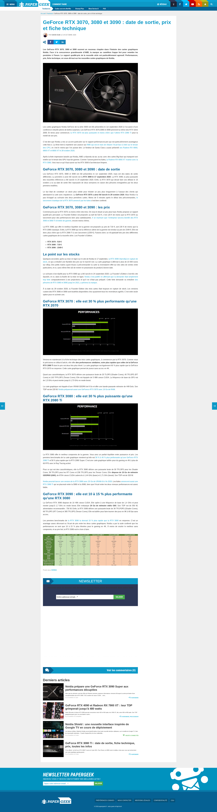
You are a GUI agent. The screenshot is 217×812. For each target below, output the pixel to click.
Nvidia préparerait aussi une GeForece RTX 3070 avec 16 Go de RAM (86, 389)
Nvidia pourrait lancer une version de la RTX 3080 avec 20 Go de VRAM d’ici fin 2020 (77, 481)
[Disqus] (90, 639)
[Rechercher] (211, 4)
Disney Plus (79, 9)
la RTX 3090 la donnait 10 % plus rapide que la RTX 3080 (93, 521)
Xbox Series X (93, 9)
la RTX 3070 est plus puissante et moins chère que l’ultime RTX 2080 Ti (100, 133)
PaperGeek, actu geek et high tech (34, 3)
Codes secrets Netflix (63, 9)
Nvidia (54, 570)
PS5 (104, 9)
